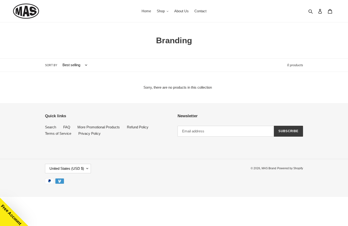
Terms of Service (58, 133)
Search (50, 127)
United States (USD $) (66, 168)
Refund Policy (137, 127)
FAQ (66, 127)
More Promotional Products (98, 127)
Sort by (51, 65)
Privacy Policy (89, 133)
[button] (14, 212)
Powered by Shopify (290, 168)
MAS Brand (269, 168)
